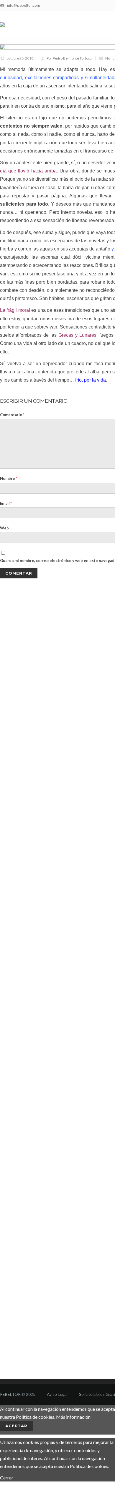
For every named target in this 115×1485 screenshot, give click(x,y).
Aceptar (16, 1425)
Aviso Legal (57, 1394)
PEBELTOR (10, 1394)
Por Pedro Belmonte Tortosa (69, 58)
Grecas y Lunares (77, 335)
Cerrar (6, 1477)
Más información (73, 1417)
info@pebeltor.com (23, 5)
